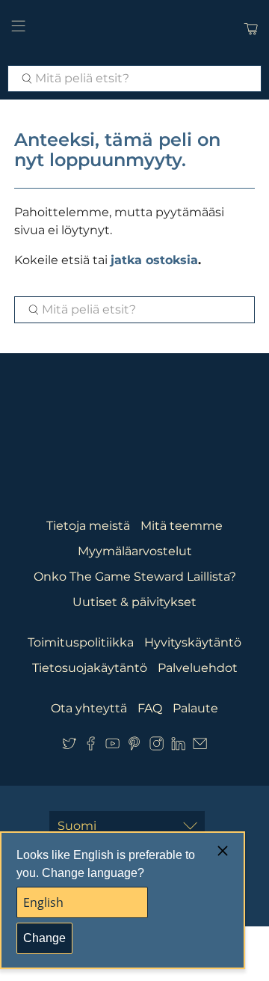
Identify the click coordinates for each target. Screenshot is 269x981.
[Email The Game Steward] (200, 746)
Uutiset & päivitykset (134, 602)
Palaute (195, 708)
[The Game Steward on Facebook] (91, 746)
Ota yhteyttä (89, 708)
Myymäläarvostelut (135, 551)
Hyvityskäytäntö (192, 642)
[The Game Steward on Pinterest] (134, 746)
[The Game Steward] (134, 29)
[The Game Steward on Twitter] (69, 746)
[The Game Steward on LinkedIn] (178, 746)
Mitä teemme (181, 526)
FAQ (149, 708)
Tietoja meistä (88, 526)
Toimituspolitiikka (81, 642)
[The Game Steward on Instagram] (156, 746)
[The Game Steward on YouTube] (112, 746)
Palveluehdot (198, 668)
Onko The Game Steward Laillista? (135, 576)
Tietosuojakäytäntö (89, 668)
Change (44, 938)
